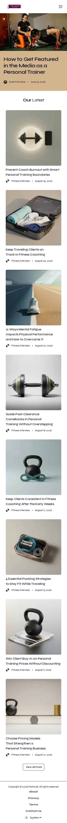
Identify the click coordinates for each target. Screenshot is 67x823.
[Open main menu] (60, 6)
